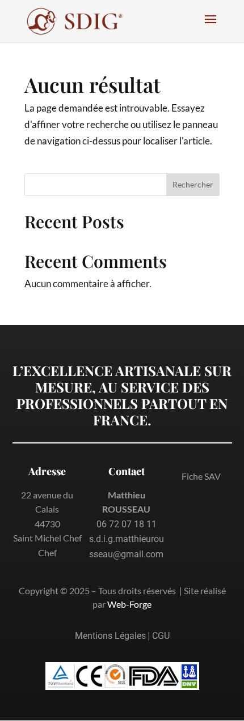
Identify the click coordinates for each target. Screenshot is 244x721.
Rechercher (193, 184)
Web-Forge (129, 604)
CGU (161, 635)
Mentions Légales (110, 635)
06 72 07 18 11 (126, 524)
